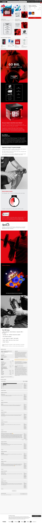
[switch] (19, 521)
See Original (2, 400)
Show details (34, 521)
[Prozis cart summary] (39, 2)
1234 (22, 383)
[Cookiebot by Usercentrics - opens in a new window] (4, 521)
